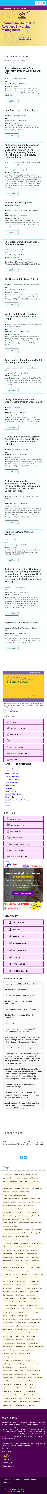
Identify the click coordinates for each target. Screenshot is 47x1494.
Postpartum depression (22, 1188)
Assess (30, 1377)
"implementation (21, 1322)
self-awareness (25, 1274)
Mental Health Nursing (10, 1181)
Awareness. (30, 1405)
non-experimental (35, 1329)
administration (20, 1346)
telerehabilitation (30, 1391)
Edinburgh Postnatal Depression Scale (14, 1195)
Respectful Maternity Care (36, 1346)
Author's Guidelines (17, 728)
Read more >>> (39, 707)
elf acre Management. (33, 1370)
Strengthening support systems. (31, 1198)
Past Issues (13, 760)
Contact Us (21, 8)
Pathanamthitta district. (34, 1267)
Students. (23, 1291)
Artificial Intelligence (21, 1178)
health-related (35, 1257)
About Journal (9, 8)
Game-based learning (9, 1216)
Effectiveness (7, 1243)
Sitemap (7, 1483)
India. (14, 1401)
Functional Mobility (25, 1398)
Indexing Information (18, 753)
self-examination (8, 1277)
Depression (18, 1260)
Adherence (34, 1394)
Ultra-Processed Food (32, 1246)
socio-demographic (9, 1233)
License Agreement (12, 776)
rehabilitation (32, 1381)
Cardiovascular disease (10, 1305)
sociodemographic (19, 1185)
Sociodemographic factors (11, 1308)
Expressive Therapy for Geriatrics (22, 622)
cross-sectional (32, 1185)
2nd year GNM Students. (10, 1274)
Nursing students (34, 1202)
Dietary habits (30, 1339)
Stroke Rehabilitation (21, 1394)
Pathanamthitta (7, 1188)
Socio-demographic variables (21, 1191)
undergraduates (8, 1333)
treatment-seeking (8, 1377)
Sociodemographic (34, 1233)
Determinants (7, 1264)
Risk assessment (32, 1305)
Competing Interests (12, 768)
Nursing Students (24, 1353)
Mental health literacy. (9, 1222)
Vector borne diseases (21, 1236)
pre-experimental (8, 1212)
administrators (19, 1336)
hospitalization (19, 1312)
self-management (8, 1367)
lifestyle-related (8, 1295)
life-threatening (24, 1222)
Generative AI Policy (12, 782)
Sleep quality (23, 1202)
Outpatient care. (26, 1308)
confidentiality (21, 1343)
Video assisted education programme (14, 1240)
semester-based (23, 1315)
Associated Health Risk (21, 1250)
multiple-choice (32, 1212)
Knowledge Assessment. (10, 1357)
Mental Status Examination (11, 1271)
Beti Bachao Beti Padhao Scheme (13, 1360)
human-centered (31, 1174)
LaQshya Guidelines (9, 1350)
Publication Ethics (11, 791)
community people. (19, 1381)
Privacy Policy (9, 788)
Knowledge (19, 1246)
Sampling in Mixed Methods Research (19, 533)
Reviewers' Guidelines (13, 794)
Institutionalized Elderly (17, 1267)
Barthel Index (37, 1398)
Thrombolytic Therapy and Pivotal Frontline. (16, 1229)
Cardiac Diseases (19, 1370)
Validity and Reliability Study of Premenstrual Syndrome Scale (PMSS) (21, 316)
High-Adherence (8, 1388)
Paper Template (15, 735)
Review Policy (10, 797)
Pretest (5, 1315)
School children (26, 1219)
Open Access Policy (12, 779)
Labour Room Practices (10, 1353)
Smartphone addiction (9, 1202)
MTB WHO (34, 1312)
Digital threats (7, 1405)
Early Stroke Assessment (10, 1226)
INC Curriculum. (8, 1329)
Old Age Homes (18, 1264)
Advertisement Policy (12, 803)
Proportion (6, 1191)
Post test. (13, 1315)
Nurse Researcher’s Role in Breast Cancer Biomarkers (22, 243)
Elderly (27, 1260)
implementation (7, 1178)
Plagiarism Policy (11, 785)
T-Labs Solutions (17, 1491)
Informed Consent (11, 774)
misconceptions (8, 1209)
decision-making (19, 1174)
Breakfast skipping (32, 1336)
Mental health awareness (10, 1219)
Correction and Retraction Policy (16, 800)
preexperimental (8, 1284)
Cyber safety (22, 1401)
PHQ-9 (5, 1267)
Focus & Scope (10, 771)
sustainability (7, 1174)
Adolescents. (34, 1250)
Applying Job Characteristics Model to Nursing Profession (23, 361)
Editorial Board (30, 1480)
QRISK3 (22, 1305)
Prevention (31, 1240)
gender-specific (8, 1394)
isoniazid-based (7, 1312)
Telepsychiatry (24, 1181)
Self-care (31, 1367)
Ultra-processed (37, 1243)
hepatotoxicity (38, 1308)
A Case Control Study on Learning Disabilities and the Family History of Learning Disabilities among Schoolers (22, 440)
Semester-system (8, 1322)
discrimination (19, 1209)
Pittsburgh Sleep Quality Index (12, 1205)
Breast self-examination (10, 1291)
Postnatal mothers (36, 1188)
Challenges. (34, 1181)
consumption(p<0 (8, 1257)
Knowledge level (19, 1405)
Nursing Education (34, 1322)
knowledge (38, 1377)
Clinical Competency (22, 1326)
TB (27, 1312)
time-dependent (36, 1222)
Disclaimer (8, 806)
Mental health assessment (11, 1198)
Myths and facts (34, 1216)
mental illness (7, 1381)
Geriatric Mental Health (33, 1264)
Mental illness (23, 1216)
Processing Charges (16, 747)
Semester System (8, 1326)
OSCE (33, 1326)
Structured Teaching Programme (33, 1288)
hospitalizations (21, 1367)
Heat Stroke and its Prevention (20, 110)
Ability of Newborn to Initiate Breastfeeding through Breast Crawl (23, 400)
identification (7, 1185)
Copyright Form (16, 741)
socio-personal (7, 1336)
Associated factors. (9, 1343)
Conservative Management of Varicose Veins (20, 203)
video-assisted (36, 1229)
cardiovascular (30, 1295)
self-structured (32, 1333)
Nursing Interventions (9, 1398)
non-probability (20, 1212)
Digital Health (34, 1178)
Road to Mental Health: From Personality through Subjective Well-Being (23, 71)
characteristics (21, 1298)
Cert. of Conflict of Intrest (20, 844)
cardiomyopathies (8, 1364)
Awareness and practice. (21, 1243)
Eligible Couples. (30, 1360)
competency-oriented (9, 1319)
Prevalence (35, 1260)
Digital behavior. (28, 1205)
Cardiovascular (33, 1291)
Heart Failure (7, 1370)
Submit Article (14, 722)
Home (6, 1480)
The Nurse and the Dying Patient (21, 279)
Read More (11, 101)
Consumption (7, 1250)
